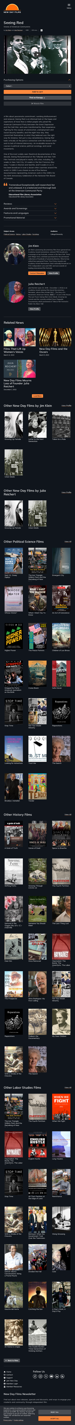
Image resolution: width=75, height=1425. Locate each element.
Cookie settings (18, 1420)
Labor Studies (26, 234)
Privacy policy (8, 1420)
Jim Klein (8, 30)
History (18, 234)
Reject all (55, 1412)
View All (68, 542)
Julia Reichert (18, 30)
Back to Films (12, 1360)
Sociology (35, 234)
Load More (37, 396)
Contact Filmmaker (37, 273)
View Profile (53, 273)
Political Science (9, 234)
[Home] (12, 8)
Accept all (54, 1418)
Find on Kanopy (36, 97)
